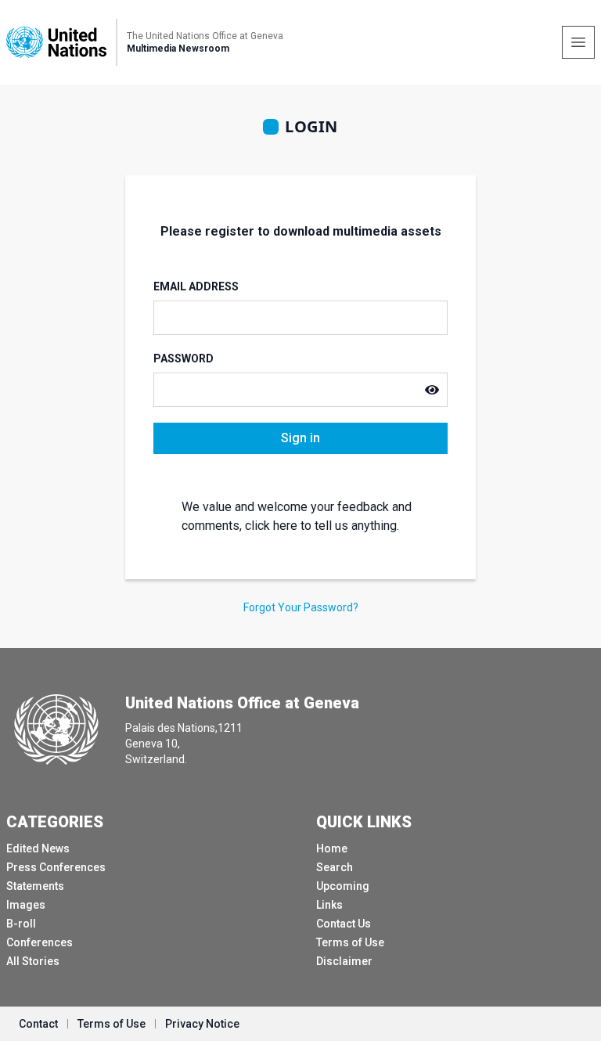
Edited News (38, 848)
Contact (38, 1024)
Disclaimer (344, 961)
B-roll (21, 923)
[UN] (56, 42)
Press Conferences (56, 867)
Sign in (300, 437)
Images (25, 905)
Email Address (196, 286)
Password (183, 358)
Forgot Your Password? (300, 607)
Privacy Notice (202, 1024)
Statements (35, 886)
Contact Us (343, 923)
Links (329, 905)
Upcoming (342, 886)
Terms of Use (350, 942)
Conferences (39, 942)
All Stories (32, 961)
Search (334, 867)
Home (331, 848)
